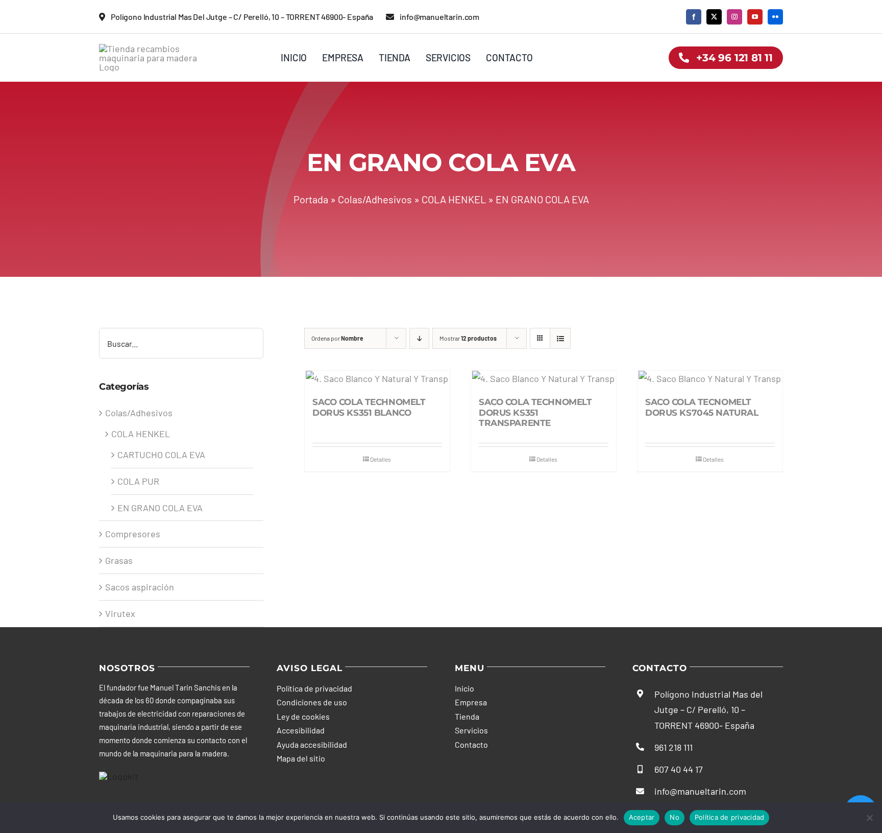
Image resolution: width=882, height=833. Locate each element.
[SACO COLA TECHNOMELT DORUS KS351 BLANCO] (377, 379)
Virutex (120, 613)
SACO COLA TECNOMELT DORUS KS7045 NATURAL (701, 407)
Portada (310, 199)
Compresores (132, 533)
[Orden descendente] (419, 338)
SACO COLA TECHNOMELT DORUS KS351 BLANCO (369, 407)
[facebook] (693, 17)
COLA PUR (138, 481)
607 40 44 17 (678, 769)
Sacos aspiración (139, 586)
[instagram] (734, 17)
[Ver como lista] (560, 338)
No (674, 817)
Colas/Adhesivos (375, 199)
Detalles (380, 459)
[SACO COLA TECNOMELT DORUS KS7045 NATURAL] (710, 379)
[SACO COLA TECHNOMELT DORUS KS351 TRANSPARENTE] (543, 379)
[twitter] (714, 17)
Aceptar (642, 817)
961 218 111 (673, 747)
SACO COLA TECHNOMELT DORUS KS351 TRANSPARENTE (535, 412)
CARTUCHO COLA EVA (161, 454)
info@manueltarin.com (700, 791)
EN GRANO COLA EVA (160, 507)
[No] (869, 818)
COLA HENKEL (454, 199)
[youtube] (755, 17)
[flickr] (775, 17)
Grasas (119, 560)
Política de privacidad (730, 817)
